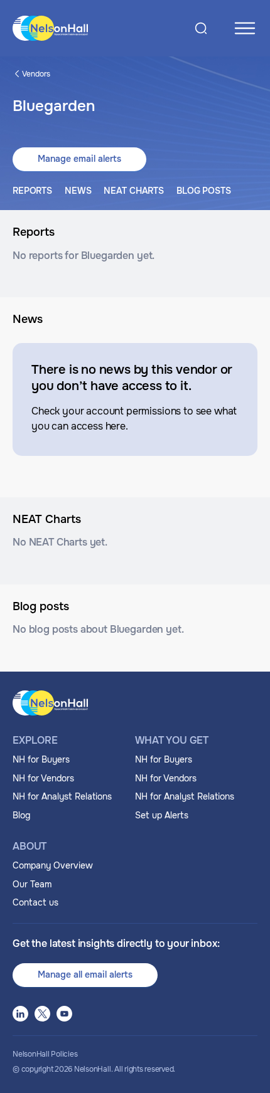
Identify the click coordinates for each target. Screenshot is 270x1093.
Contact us (35, 902)
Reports (32, 190)
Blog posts (203, 190)
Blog (21, 815)
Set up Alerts (161, 815)
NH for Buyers (41, 759)
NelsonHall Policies (45, 1054)
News (78, 190)
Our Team (32, 884)
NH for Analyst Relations (62, 796)
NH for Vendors (43, 778)
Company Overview (53, 865)
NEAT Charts (133, 190)
